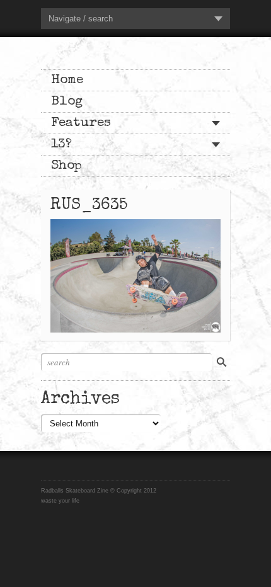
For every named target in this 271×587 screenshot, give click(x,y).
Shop (66, 166)
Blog (67, 101)
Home (67, 80)
